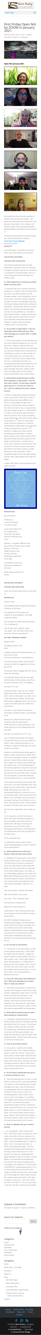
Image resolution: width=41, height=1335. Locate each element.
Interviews (8, 37)
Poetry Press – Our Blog (12, 1267)
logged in (17, 1208)
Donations (8, 1271)
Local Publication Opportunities (17, 1290)
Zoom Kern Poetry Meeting (14, 241)
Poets (6, 1277)
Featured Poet (9, 1245)
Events (29, 35)
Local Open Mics (12, 1287)
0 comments (23, 37)
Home (6, 1264)
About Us (7, 1274)
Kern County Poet (10, 1250)
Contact (7, 1299)
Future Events (9, 1255)
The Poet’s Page (11, 1280)
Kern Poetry (20, 1324)
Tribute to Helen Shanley (15, 1293)
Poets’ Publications (12, 1283)
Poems (15, 37)
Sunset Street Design (21, 1332)
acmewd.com (15, 1329)
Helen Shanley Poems (15, 1296)
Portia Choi (10, 35)
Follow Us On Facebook (13, 1228)
